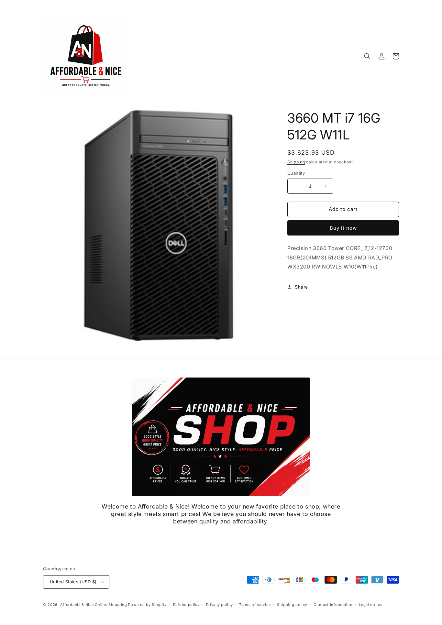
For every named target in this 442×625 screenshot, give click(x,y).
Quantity (296, 173)
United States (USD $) (73, 581)
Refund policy (186, 604)
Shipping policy (292, 604)
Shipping (296, 161)
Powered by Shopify (147, 604)
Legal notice (370, 604)
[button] (367, 56)
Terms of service (255, 604)
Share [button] (301, 287)
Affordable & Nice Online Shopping (93, 604)
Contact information (333, 604)
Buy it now (343, 228)
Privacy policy (219, 604)
